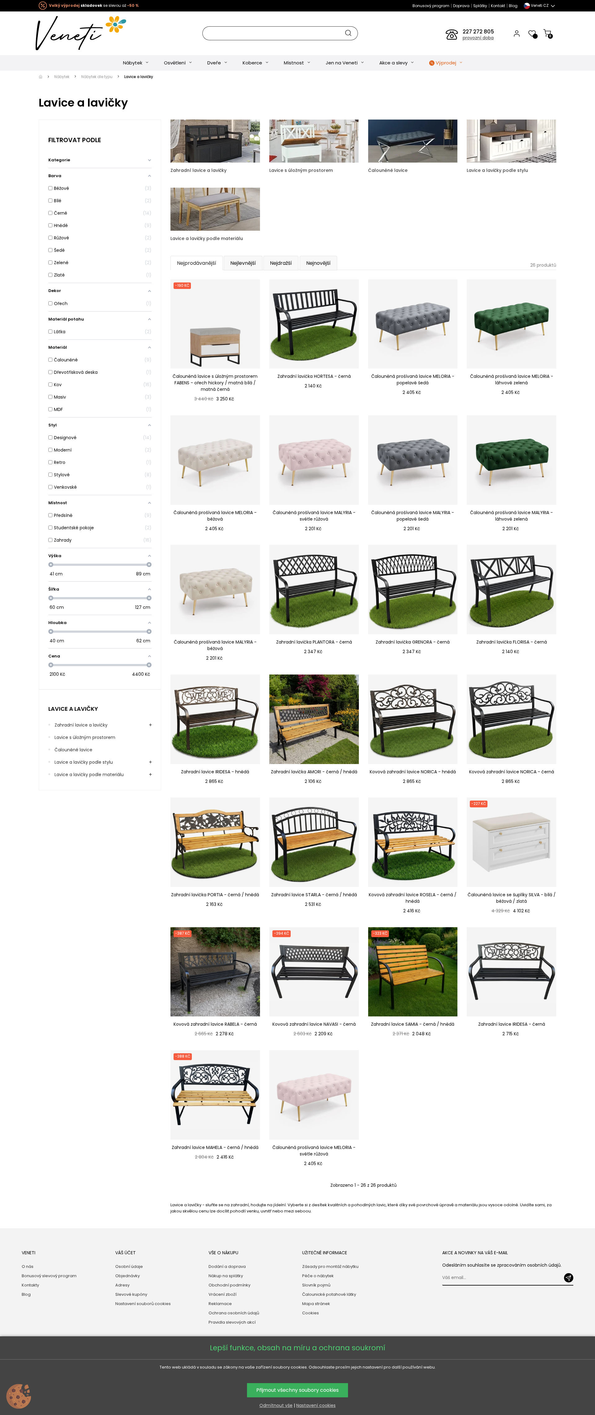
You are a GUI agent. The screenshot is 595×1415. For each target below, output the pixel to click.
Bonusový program (430, 5)
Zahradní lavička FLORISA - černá (511, 642)
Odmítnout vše (276, 1405)
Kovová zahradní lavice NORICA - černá (511, 772)
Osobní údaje (129, 1266)
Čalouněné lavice (73, 750)
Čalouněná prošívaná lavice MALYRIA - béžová (215, 645)
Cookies (310, 1313)
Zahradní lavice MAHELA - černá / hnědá (215, 1147)
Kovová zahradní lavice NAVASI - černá (314, 1024)
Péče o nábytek (318, 1276)
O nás (27, 1266)
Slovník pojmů (316, 1285)
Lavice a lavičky (73, 709)
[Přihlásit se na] (568, 1277)
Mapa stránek (316, 1304)
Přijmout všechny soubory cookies (297, 1390)
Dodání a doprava (227, 1266)
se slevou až (94, 5)
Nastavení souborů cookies (143, 1304)
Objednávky (127, 1276)
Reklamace (220, 1304)
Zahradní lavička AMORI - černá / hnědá (314, 772)
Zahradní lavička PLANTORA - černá (314, 642)
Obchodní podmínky (229, 1285)
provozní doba (478, 38)
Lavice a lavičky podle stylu (84, 762)
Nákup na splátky (226, 1276)
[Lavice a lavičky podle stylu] (511, 141)
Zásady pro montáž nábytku (330, 1266)
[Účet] (516, 33)
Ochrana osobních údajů (234, 1313)
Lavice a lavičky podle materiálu (89, 774)
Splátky (480, 5)
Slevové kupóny (131, 1294)
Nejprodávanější (196, 263)
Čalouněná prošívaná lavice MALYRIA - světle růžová (314, 515)
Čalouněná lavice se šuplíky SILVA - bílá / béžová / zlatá (512, 898)
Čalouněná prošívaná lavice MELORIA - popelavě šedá (412, 379)
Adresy (122, 1285)
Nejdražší (281, 263)
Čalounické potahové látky (329, 1294)
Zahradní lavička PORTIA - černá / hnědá (215, 895)
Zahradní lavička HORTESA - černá (314, 376)
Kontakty (30, 1285)
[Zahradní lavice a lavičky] (215, 141)
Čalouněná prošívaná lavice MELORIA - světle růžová (313, 1150)
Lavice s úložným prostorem (85, 737)
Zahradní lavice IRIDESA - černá (511, 1024)
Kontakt (498, 5)
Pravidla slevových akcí (232, 1322)
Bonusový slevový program (49, 1276)
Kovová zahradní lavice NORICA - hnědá (413, 772)
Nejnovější (318, 263)
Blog (513, 5)
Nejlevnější (243, 263)
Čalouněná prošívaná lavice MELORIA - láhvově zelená (511, 379)
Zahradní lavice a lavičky (81, 725)
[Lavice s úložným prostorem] (314, 141)
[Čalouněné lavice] (413, 141)
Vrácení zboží (222, 1294)
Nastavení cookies (316, 1405)
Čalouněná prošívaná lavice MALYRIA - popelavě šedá (412, 515)
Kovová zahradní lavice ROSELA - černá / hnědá (412, 898)
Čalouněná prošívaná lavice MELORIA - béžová (215, 515)
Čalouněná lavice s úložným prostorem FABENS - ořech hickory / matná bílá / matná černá (215, 382)
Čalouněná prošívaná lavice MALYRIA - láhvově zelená (511, 515)
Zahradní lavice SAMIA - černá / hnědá (412, 1024)
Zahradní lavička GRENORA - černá (413, 642)
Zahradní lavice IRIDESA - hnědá (215, 772)
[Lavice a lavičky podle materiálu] (215, 209)
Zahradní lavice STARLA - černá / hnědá (314, 895)
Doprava (461, 5)
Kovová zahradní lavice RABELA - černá (215, 1024)
